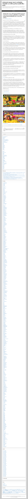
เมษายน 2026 (4, 453)
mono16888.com (5, 286)
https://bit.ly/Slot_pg (6, 91)
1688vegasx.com (5, 183)
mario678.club (4, 278)
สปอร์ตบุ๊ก (4, 413)
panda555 (4, 298)
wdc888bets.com (5, 386)
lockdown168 (4, 269)
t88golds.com (4, 359)
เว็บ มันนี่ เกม (4, 437)
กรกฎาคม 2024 (4, 468)
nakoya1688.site (4, 288)
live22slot (4, 145)
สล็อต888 (4, 156)
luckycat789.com (5, 271)
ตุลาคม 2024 (4, 466)
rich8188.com (4, 327)
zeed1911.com (4, 394)
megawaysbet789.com (5, 281)
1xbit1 (3, 186)
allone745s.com (4, 201)
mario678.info (4, 279)
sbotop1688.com (5, 336)
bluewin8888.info (5, 214)
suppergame (4, 358)
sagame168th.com (5, 333)
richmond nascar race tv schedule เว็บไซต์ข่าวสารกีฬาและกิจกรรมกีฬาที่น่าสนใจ (13, 3)
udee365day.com (5, 367)
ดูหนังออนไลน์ (4, 137)
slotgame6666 (4, 349)
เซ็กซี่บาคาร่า (4, 435)
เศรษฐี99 (4, 444)
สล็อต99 (3, 157)
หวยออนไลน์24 (4, 433)
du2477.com (4, 227)
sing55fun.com (4, 344)
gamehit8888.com (5, 240)
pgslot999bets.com (5, 313)
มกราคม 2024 (4, 472)
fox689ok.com (4, 237)
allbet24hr (4, 200)
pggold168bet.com (5, 305)
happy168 (4, 245)
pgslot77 (4, 310)
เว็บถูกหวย (4, 440)
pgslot (3, 162)
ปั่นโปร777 (4, 407)
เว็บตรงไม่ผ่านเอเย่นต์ (5, 439)
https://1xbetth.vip (4, 161)
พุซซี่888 (4, 409)
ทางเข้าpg (4, 402)
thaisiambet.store (5, 362)
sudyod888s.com (5, 357)
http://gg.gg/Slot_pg (5, 123)
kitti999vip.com (4, 264)
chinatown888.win (5, 223)
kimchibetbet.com (5, 260)
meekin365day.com (5, 280)
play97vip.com (4, 315)
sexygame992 (4, 342)
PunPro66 (4, 319)
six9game (4, 345)
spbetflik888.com (5, 351)
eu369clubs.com (4, 230)
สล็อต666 (4, 417)
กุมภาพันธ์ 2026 (4, 454)
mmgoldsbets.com (5, 283)
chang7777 (4, 222)
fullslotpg (4, 238)
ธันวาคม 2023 (4, 473)
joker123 (3, 138)
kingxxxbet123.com (5, 262)
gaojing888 (4, 241)
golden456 (4, 244)
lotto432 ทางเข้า (4, 270)
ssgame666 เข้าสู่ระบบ (5, 354)
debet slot (4, 225)
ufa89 (3, 371)
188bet (3, 489)
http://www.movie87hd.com (5, 139)
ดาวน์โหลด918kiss (6, 491)
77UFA (4, 187)
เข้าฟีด (4, 484)
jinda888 (4, 254)
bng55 (3, 216)
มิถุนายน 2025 (4, 460)
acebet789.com (4, 197)
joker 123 (4, 164)
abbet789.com (4, 196)
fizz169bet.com (4, 236)
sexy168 (4, 339)
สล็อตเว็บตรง (4, 425)
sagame (4, 332)
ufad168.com (4, 373)
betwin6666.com (4, 212)
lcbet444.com (4, 266)
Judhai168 (4, 258)
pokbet (4, 316)
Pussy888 (4, 323)
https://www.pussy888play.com (6, 140)
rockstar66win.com (5, 329)
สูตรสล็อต (4, 429)
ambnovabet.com (5, 203)
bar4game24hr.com (5, 207)
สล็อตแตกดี (4, 427)
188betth (4, 185)
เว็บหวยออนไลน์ (4, 443)
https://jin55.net (4, 152)
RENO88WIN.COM (5, 326)
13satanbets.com (5, 182)
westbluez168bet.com (5, 387)
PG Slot (4, 300)
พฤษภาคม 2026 (4, 452)
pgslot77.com (4, 311)
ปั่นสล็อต (4, 405)
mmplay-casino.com (5, 284)
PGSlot (4, 309)
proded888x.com (5, 318)
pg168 (3, 151)
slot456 (3, 148)
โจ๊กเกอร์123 (17, 493)
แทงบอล (4, 445)
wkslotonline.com (5, 389)
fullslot (3, 144)
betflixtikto (4, 209)
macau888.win (4, 276)
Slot (3, 346)
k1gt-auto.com (4, 259)
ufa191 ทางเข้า (4, 369)
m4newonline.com (5, 273)
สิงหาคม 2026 (4, 450)
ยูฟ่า (3, 411)
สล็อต (4, 492)
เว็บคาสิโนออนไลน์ (5, 438)
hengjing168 (13, 489)
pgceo (3, 304)
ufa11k (4, 368)
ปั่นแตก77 (4, 406)
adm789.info (4, 198)
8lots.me (4, 189)
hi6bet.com (4, 247)
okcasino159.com (5, 295)
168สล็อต (4, 184)
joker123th (4, 256)
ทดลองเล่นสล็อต (4, 400)
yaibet (3, 392)
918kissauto (4, 192)
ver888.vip (4, 382)
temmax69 (4, 361)
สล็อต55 (6, 492)
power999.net (4, 317)
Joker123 (18, 489)
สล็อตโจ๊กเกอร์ (4, 428)
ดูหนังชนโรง (4, 147)
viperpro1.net (4, 384)
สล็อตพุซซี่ (4, 423)
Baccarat (4, 206)
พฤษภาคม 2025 (4, 461)
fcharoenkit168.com (5, 232)
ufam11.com (4, 375)
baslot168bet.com (5, 208)
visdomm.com (4, 385)
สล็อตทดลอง (4, 160)
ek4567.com (4, 228)
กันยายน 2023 (4, 475)
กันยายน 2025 (4, 458)
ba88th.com (4, 205)
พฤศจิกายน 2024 (5, 465)
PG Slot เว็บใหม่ (4, 301)
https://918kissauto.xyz (5, 136)
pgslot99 (4, 312)
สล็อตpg (17, 44)
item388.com (4, 252)
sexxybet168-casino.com (5, 338)
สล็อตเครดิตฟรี (4, 424)
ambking (4, 202)
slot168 (4, 348)
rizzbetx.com (4, 328)
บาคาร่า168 (4, 158)
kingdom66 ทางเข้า (5, 261)
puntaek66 (4, 322)
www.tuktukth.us (4, 390)
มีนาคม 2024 (4, 471)
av (3, 204)
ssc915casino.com (5, 353)
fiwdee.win (4, 235)
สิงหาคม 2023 (4, 476)
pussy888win (4, 324)
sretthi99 (4, 352)
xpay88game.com (5, 391)
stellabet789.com (5, 356)
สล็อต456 (4, 415)
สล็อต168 (4, 414)
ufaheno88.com (4, 374)
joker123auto (4, 255)
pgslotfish (4, 314)
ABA (3, 194)
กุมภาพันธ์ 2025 (4, 463)
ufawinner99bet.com (5, 380)
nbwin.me (4, 289)
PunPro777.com (4, 321)
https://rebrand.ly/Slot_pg (7, 93)
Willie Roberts (10, 18)
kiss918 (4, 263)
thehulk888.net (4, 363)
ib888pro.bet (4, 250)
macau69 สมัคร (4, 275)
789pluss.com (4, 188)
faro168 (7, 489)
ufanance (4, 376)
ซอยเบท (4, 397)
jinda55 (4, 253)
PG (24, 489)
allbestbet (4, 199)
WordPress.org (4, 485)
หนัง (3, 430)
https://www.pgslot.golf (5, 142)
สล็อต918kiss (4, 420)
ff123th (4, 233)
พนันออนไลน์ (4, 408)
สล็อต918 (4, 419)
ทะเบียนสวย (4, 401)
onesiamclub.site (5, 296)
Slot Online (4, 347)
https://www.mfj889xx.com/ (6, 248)
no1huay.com (4, 294)
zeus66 (4, 395)
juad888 (4, 257)
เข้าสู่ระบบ (4, 483)
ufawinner (4, 379)
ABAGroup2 (4, 195)
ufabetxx (4, 372)
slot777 (3, 165)
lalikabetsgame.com (5, 265)
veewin (4, 381)
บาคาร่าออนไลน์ (4, 404)
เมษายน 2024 (4, 470)
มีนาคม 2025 (4, 462)
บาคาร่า (4, 403)
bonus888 (4, 217)
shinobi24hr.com (4, 343)
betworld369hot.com (5, 213)
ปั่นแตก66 (20, 491)
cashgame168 (4, 220)
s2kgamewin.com (5, 331)
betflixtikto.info (4, 210)
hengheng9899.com (5, 246)
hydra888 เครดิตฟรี (5, 249)
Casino (4, 221)
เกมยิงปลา (4, 434)
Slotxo (4, 350)
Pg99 (3, 303)
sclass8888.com (4, 337)
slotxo (3, 159)
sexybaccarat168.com (5, 341)
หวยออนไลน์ (4, 432)
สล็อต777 (4, 418)
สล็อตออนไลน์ (23, 492)
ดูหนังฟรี (3, 146)
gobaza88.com (4, 243)
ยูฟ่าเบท (4, 412)
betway (3, 166)
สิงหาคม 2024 (4, 467)
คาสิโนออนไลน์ (4, 396)
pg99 (3, 143)
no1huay (4, 293)
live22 (23, 489)
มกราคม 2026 (4, 455)
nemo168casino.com (5, 290)
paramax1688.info (5, 299)
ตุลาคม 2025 (4, 457)
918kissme (4, 193)
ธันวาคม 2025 (4, 456)
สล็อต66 (3, 149)
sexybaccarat (4, 141)
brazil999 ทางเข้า (5, 218)
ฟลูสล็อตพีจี (4, 410)
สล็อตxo (4, 422)
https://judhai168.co (5, 155)
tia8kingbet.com (4, 364)
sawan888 (4, 334)
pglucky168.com (4, 308)
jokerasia (4, 167)
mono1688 (4, 285)
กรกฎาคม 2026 (4, 451)
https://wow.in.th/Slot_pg (6, 107)
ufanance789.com (5, 377)
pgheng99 (4, 307)
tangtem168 (4, 360)
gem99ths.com (4, 242)
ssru (3, 355)
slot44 (3, 154)
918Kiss (4, 191)
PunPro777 (4, 320)
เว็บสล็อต (4, 442)
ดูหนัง (8, 491)
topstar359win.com (5, 366)
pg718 (3, 302)
